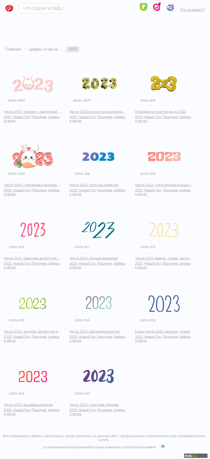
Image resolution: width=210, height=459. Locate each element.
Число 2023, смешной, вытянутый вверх (35, 258)
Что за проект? (192, 10)
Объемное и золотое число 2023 (160, 112)
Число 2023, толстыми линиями (94, 405)
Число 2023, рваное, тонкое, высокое (164, 258)
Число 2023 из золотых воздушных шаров (102, 112)
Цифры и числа (43, 49)
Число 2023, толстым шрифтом (93, 185)
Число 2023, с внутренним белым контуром (168, 185)
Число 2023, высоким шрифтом (28, 405)
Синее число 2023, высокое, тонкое (162, 332)
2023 (7, 117)
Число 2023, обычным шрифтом (94, 332)
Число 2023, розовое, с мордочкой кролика (37, 112)
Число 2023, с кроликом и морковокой (33, 185)
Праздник (38, 117)
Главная (13, 49)
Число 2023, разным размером (93, 258)
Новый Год (21, 117)
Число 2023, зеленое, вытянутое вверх (34, 332)
